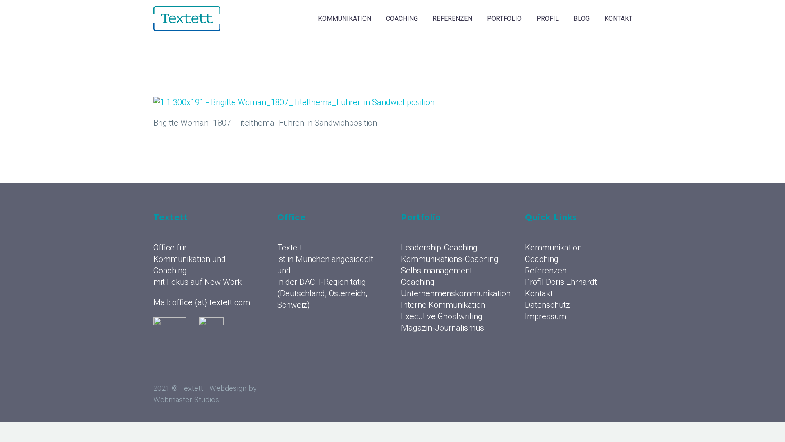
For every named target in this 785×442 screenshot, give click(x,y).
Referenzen (452, 19)
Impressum (545, 316)
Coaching (402, 19)
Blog (582, 19)
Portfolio (504, 19)
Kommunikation (344, 19)
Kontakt (618, 19)
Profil (547, 19)
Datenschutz (547, 305)
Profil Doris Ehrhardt (561, 282)
